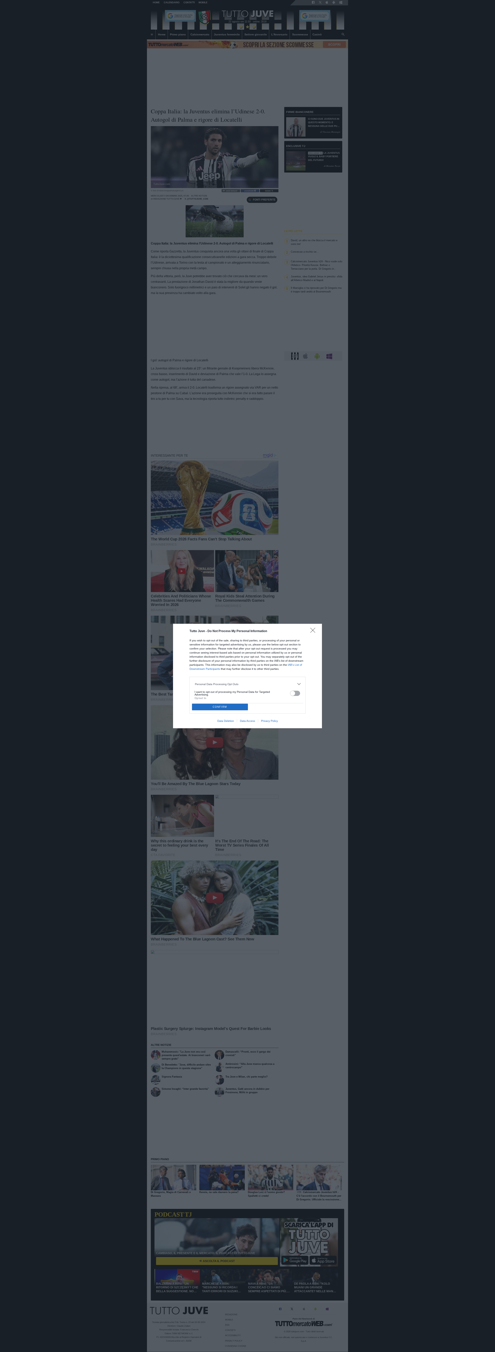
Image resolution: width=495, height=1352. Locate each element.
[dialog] (247, 676)
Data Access (247, 720)
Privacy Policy (269, 720)
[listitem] (247, 684)
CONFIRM (220, 706)
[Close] (314, 631)
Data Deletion (225, 720)
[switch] (295, 693)
